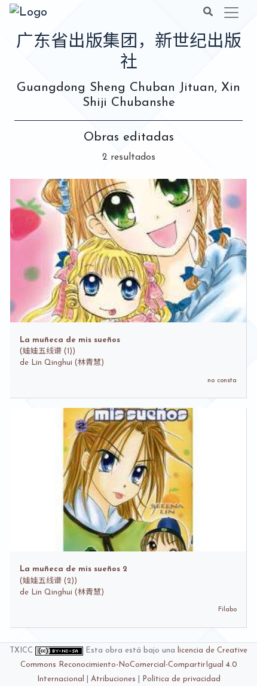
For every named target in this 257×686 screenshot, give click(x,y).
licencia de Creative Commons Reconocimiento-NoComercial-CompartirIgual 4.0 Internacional (134, 665)
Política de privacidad (181, 679)
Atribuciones (113, 679)
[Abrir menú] (231, 12)
